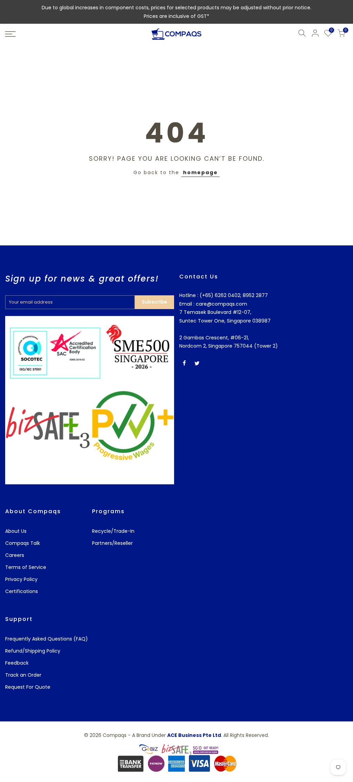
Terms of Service (25, 567)
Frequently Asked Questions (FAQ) (46, 638)
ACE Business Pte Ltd (194, 735)
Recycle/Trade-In (113, 531)
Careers (14, 555)
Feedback (17, 662)
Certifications (21, 591)
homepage (200, 172)
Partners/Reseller (112, 543)
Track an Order (23, 675)
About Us (16, 531)
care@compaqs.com (220, 303)
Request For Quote (27, 687)
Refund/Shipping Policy (32, 650)
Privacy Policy (21, 579)
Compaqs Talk (22, 543)
